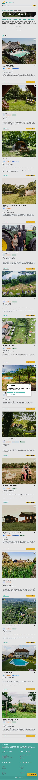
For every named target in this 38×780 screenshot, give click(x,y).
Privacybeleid (28, 384)
